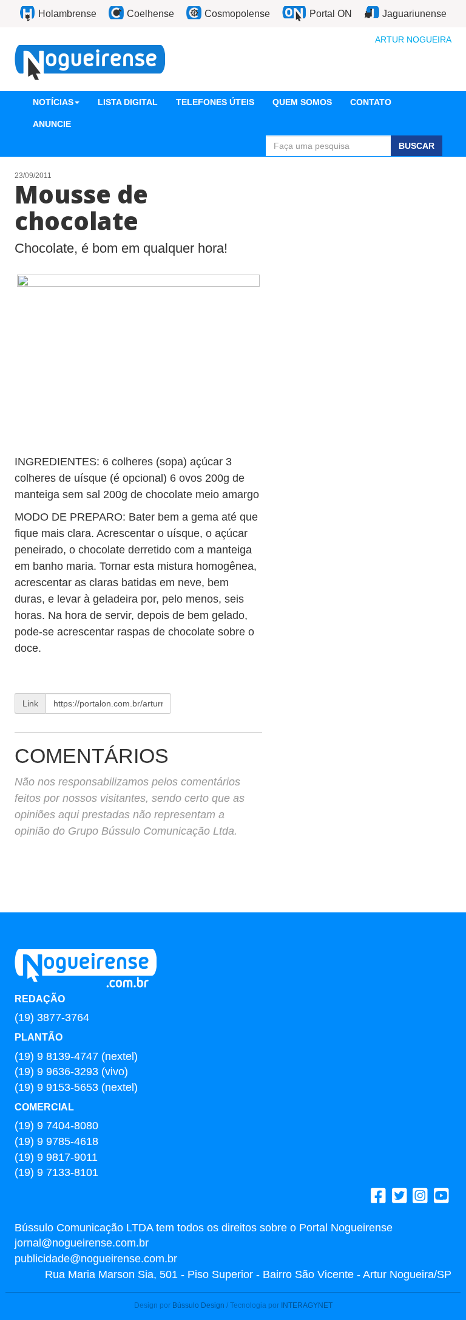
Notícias (53, 102)
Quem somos (302, 102)
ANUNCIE (52, 124)
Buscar (416, 146)
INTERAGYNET (307, 1305)
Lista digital (128, 102)
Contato (370, 102)
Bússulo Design (198, 1305)
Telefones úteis (215, 102)
